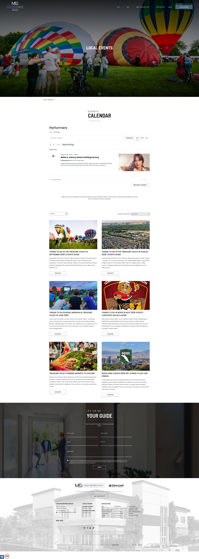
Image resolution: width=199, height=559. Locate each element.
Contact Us (117, 510)
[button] (2, 557)
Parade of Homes (133, 508)
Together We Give (133, 515)
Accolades (105, 513)
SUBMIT (99, 467)
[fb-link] (87, 528)
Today (58, 144)
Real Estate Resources (135, 512)
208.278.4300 (160, 7)
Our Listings (132, 506)
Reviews (131, 513)
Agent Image (115, 544)
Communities (117, 506)
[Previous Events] (50, 144)
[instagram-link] (85, 528)
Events (51, 132)
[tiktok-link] (93, 528)
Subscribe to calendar (139, 185)
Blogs (103, 517)
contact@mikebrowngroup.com (67, 512)
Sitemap (94, 544)
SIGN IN (170, 7)
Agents (103, 515)
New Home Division (107, 512)
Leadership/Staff (118, 513)
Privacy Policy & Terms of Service (86, 463)
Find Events (129, 138)
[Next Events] (53, 144)
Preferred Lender (133, 510)
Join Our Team (117, 512)
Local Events (117, 515)
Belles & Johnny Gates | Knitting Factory (80, 157)
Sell (128, 7)
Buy (119, 7)
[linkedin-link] (90, 528)
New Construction (143, 7)
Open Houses (117, 517)
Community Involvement (120, 508)
